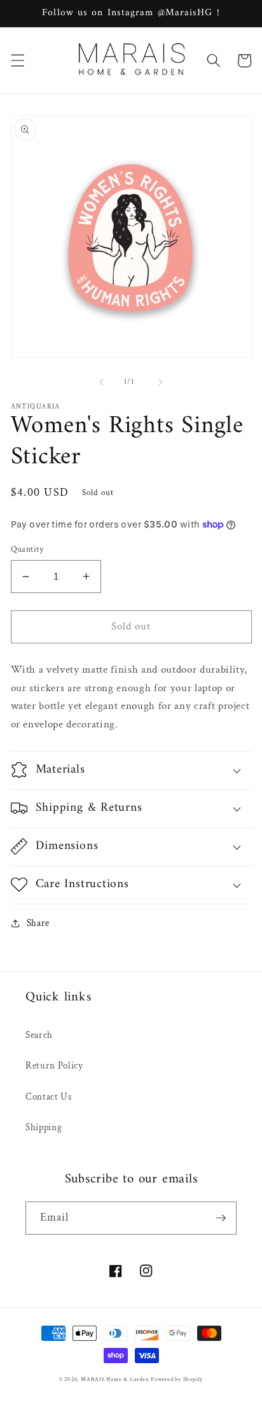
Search (39, 1034)
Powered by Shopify (177, 1379)
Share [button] (38, 922)
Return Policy (54, 1065)
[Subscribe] (220, 1218)
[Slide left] (102, 382)
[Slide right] (160, 382)
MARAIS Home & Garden (115, 1379)
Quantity (27, 549)
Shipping (43, 1127)
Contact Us (48, 1096)
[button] (17, 60)
